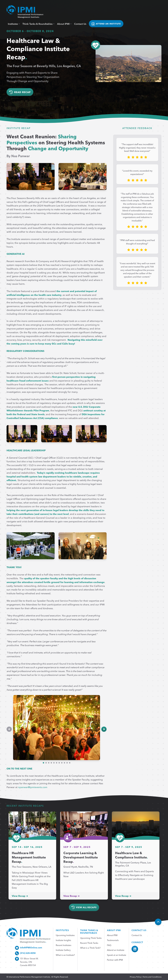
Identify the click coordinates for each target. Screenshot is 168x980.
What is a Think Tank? (90, 947)
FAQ (109, 945)
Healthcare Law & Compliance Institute (131, 854)
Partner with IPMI (115, 959)
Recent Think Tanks (89, 942)
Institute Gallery (63, 949)
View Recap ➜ (20, 895)
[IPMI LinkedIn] (135, 949)
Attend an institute (108, 23)
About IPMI (63, 23)
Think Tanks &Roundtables (89, 931)
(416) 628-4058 (28, 952)
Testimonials (113, 940)
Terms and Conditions (152, 976)
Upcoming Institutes (65, 935)
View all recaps (86, 907)
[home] (25, 11)
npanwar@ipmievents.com (32, 787)
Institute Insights (63, 940)
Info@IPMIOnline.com (31, 947)
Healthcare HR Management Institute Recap (29, 856)
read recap (22, 92)
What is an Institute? (65, 954)
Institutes (13, 23)
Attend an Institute (115, 949)
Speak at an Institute (116, 954)
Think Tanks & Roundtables (37, 23)
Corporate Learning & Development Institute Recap (80, 856)
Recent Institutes (63, 945)
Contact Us (80, 23)
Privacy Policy (135, 976)
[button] (9, 729)
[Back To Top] (158, 922)
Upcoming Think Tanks (91, 937)
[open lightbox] (31, 176)
